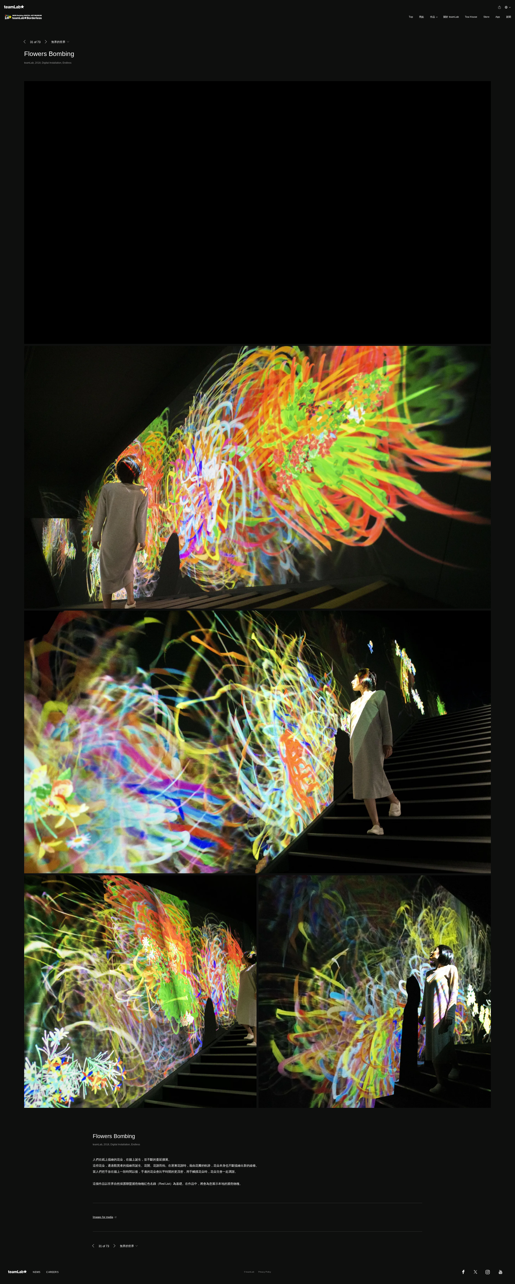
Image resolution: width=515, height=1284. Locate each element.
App (497, 17)
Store (486, 17)
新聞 (508, 17)
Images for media (103, 1217)
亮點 (421, 17)
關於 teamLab (451, 17)
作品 (432, 17)
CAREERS (52, 1272)
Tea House (471, 17)
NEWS (36, 1272)
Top (411, 17)
